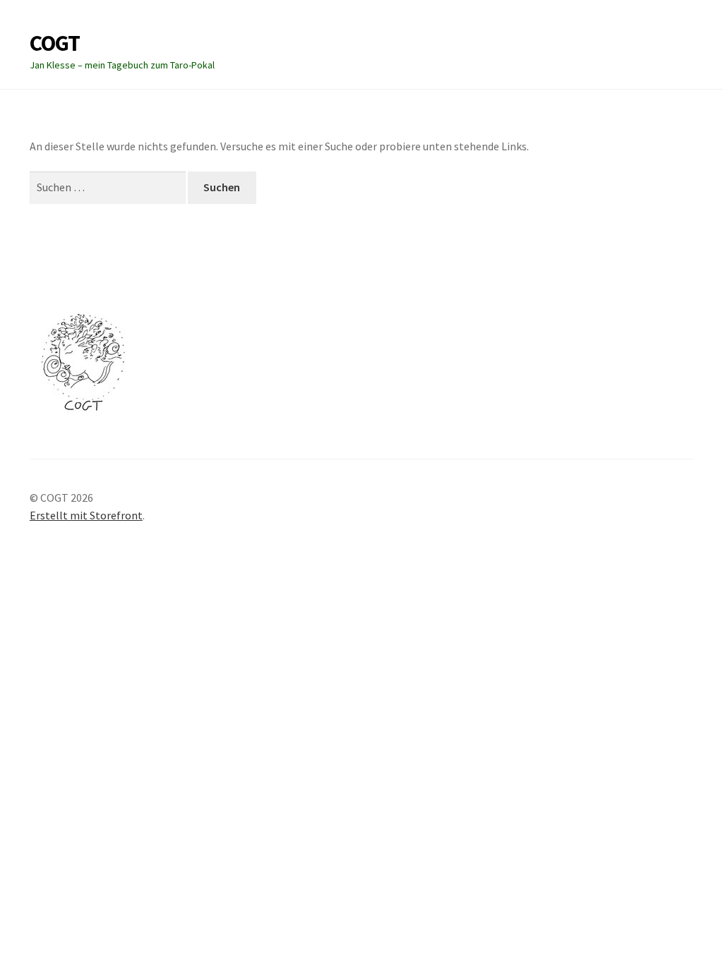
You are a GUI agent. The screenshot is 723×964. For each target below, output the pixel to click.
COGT (55, 43)
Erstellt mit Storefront (86, 515)
